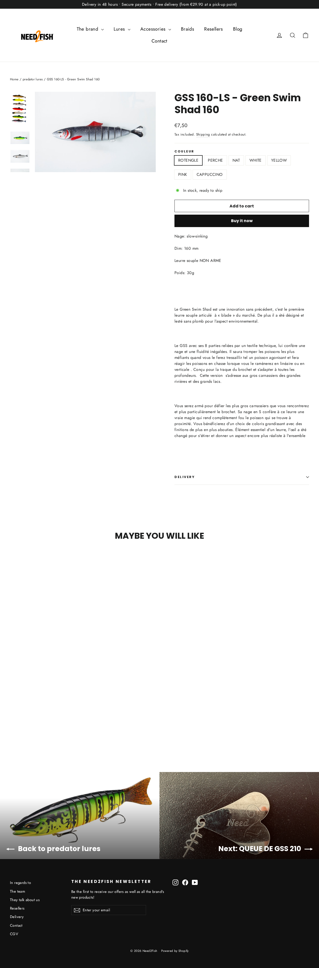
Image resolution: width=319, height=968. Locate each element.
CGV (14, 934)
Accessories (153, 29)
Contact (159, 41)
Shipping (203, 134)
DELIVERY (184, 477)
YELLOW (279, 160)
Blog (237, 29)
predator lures (33, 79)
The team (17, 891)
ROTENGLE (188, 160)
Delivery (17, 917)
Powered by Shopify (175, 951)
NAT (236, 160)
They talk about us (25, 900)
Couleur (184, 151)
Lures (120, 29)
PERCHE (215, 160)
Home (14, 79)
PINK (182, 174)
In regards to (20, 882)
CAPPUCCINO (210, 174)
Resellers (213, 29)
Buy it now (242, 221)
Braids (187, 29)
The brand (88, 29)
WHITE (255, 160)
